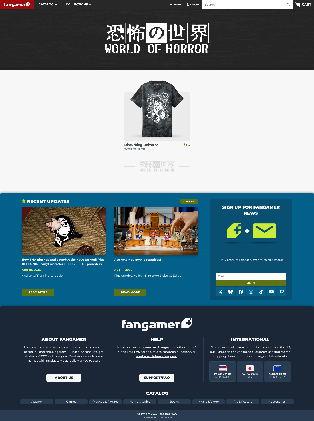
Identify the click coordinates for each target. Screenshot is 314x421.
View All (189, 201)
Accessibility (165, 417)
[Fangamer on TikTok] (261, 291)
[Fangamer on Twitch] (281, 291)
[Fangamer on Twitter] (220, 291)
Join (251, 283)
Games (71, 401)
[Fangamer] (17, 4)
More (178, 4)
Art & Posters (243, 401)
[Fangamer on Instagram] (251, 291)
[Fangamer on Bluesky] (230, 291)
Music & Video (208, 401)
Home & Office (139, 401)
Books (174, 401)
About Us (64, 378)
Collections (77, 4)
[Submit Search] (288, 4)
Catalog (46, 4)
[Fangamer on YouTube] (271, 291)
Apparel (37, 401)
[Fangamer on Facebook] (240, 291)
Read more (37, 292)
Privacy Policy (149, 417)
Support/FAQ (157, 378)
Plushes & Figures (105, 401)
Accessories (277, 401)
